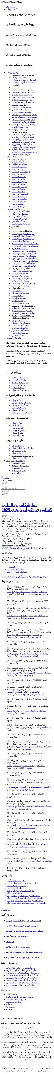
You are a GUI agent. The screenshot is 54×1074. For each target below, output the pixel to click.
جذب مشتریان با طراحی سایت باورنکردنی (24, 952)
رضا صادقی (17, 425)
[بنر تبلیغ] (5, 910)
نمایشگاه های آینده (19, 196)
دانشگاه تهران (17, 400)
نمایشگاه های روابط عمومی (24, 266)
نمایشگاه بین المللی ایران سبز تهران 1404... (32, 727)
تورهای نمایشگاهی (19, 164)
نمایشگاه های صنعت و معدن (24, 256)
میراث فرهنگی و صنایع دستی (24, 124)
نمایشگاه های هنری (20, 248)
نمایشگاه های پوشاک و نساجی (24, 253)
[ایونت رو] (5, 477)
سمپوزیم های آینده (19, 181)
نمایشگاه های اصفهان (21, 323)
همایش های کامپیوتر (20, 286)
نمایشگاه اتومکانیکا (20, 383)
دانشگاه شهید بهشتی (20, 405)
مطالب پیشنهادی (13, 1002)
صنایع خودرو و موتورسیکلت (24, 142)
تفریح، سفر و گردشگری (22, 95)
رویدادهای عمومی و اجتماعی (24, 313)
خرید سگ (10, 941)
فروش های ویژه (19, 159)
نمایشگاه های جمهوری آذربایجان (20, 890)
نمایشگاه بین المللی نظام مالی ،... (20, 968)
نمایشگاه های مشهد (20, 325)
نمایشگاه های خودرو (20, 241)
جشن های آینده (18, 169)
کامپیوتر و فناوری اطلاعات (23, 137)
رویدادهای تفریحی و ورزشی (24, 305)
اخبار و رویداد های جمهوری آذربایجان (22, 883)
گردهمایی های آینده (20, 194)
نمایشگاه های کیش (20, 333)
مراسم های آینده (19, 206)
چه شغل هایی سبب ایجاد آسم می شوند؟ (23, 920)
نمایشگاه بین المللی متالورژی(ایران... (22, 970)
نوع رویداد (11, 157)
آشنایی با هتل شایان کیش (17, 936)
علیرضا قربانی (18, 428)
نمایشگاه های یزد (19, 335)
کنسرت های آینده (19, 201)
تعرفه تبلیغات (17, 468)
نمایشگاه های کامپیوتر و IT (23, 236)
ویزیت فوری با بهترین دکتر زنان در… (22, 926)
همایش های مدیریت (20, 276)
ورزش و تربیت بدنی (20, 104)
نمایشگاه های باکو (14, 893)
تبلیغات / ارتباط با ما (15, 460)
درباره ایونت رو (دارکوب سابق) (19, 997)
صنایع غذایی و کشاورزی (22, 144)
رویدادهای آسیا (18, 291)
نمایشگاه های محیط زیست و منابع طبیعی (25, 900)
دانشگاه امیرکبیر (19, 408)
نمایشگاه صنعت (18, 385)
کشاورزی (11, 567)
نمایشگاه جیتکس (19, 378)
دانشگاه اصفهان (18, 410)
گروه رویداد (11, 9)
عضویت (9, 1009)
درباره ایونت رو (18, 463)
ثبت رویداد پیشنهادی (20, 465)
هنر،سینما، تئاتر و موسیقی (23, 92)
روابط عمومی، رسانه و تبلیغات (25, 152)
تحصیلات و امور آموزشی (22, 139)
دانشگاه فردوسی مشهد (22, 413)
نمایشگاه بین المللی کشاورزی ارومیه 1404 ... (33, 861)
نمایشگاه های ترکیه (20, 216)
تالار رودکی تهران (19, 458)
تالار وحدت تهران (19, 451)
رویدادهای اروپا (18, 296)
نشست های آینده (19, 176)
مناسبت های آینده (19, 199)
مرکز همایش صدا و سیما (22, 455)
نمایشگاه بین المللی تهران (23, 448)
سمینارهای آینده (18, 189)
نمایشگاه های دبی (19, 219)
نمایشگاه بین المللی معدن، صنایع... (21, 985)
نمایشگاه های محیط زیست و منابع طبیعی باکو (27, 903)
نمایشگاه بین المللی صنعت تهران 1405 (22, 980)
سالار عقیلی (17, 423)
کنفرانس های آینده (19, 186)
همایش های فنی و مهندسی (23, 283)
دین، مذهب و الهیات (20, 129)
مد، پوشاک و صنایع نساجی (23, 102)
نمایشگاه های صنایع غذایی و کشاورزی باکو (25, 898)
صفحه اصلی (11, 994)
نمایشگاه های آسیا (15, 888)
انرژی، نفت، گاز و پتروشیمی (24, 82)
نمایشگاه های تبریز (20, 328)
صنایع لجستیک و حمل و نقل (23, 119)
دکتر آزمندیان (17, 433)
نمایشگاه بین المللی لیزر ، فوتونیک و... (22, 973)
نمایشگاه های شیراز (20, 330)
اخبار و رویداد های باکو (16, 886)
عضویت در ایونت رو (31, 576)
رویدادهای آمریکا (19, 298)
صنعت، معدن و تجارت (21, 112)
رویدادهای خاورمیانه (20, 293)
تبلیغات (9, 1004)
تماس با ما (16, 473)
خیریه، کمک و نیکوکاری (22, 100)
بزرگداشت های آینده (20, 174)
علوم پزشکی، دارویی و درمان (24, 114)
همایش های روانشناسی (22, 278)
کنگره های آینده (18, 191)
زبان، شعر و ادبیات (20, 127)
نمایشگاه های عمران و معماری (25, 261)
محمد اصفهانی (18, 435)
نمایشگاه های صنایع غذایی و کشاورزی (23, 895)
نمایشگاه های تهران (20, 320)
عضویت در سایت (19, 470)
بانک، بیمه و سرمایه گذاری (23, 149)
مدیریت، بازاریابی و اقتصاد (23, 134)
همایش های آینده (19, 184)
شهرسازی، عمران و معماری (24, 80)
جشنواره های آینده (19, 167)
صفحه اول (10, 7)
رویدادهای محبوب (14, 209)
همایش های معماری (20, 281)
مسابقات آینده (18, 204)
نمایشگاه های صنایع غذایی (23, 233)
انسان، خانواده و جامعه (21, 107)
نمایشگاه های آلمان (20, 214)
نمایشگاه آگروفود (19, 380)
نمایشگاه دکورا (18, 388)
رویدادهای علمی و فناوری (23, 310)
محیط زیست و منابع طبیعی (23, 147)
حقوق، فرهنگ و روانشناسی (23, 122)
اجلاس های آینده (19, 179)
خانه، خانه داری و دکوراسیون (24, 97)
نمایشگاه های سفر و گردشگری (25, 243)
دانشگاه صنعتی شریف (21, 403)
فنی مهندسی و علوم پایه (22, 77)
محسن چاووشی (18, 430)
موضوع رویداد (12, 72)
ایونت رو (43, 576)
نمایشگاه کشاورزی (15, 569)
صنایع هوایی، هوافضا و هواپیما (24, 117)
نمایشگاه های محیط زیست (23, 263)
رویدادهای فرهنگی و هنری (23, 315)
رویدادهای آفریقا (19, 301)
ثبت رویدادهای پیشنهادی (16, 999)
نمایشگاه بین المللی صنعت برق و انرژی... (24, 975)
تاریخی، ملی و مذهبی (21, 154)
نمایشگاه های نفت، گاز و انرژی (25, 246)
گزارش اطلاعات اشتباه (12, 576)
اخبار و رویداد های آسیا (16, 881)
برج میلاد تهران (18, 446)
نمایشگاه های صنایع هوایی (23, 238)
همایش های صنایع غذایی (22, 271)
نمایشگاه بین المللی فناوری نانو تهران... (23, 983)
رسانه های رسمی (14, 338)
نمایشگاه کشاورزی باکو (17, 572)
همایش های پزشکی (20, 273)
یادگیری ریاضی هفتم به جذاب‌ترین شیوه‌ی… (25, 931)
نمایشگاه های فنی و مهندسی (24, 251)
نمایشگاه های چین (19, 221)
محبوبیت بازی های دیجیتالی (18, 947)
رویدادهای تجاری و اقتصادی (23, 308)
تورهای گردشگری (19, 162)
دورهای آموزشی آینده (21, 172)
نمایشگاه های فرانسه (21, 224)
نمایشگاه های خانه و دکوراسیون (25, 258)
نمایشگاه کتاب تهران (20, 390)
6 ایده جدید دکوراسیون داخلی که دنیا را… (23, 957)
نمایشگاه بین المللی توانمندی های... (21, 978)
